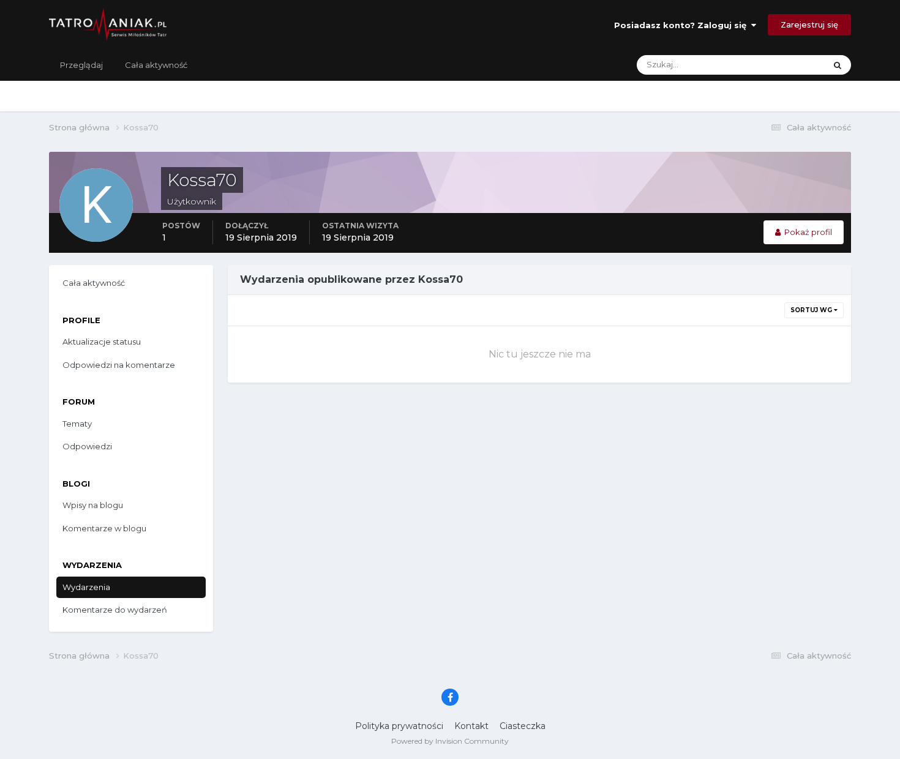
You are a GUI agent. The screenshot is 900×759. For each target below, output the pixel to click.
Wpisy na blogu (92, 505)
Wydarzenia (86, 587)
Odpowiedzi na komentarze (118, 365)
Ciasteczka (523, 725)
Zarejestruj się (809, 24)
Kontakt (471, 725)
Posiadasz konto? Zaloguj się (682, 25)
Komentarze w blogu (104, 528)
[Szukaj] (837, 65)
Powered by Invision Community (450, 741)
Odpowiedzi (87, 446)
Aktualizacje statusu (772, 64)
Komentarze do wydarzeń (114, 610)
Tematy (77, 423)
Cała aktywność (156, 65)
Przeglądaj (81, 65)
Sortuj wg (812, 310)
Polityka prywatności (399, 725)
